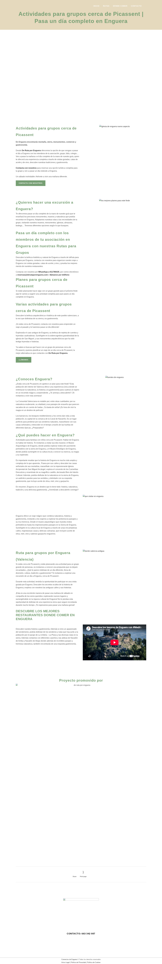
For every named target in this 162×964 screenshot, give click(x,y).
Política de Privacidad (78, 962)
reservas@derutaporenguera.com (32, 275)
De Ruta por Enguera (31, 150)
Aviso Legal (65, 962)
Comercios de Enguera (69, 959)
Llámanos (23, 360)
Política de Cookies (94, 962)
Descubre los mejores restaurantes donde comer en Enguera (45, 615)
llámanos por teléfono (59, 275)
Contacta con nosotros (30, 183)
